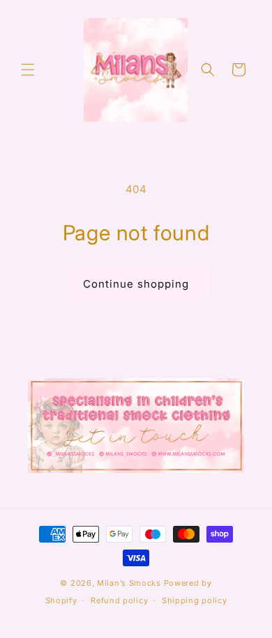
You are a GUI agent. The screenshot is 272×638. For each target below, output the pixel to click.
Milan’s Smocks (129, 583)
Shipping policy (194, 600)
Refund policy (119, 600)
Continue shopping (136, 283)
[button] (28, 69)
